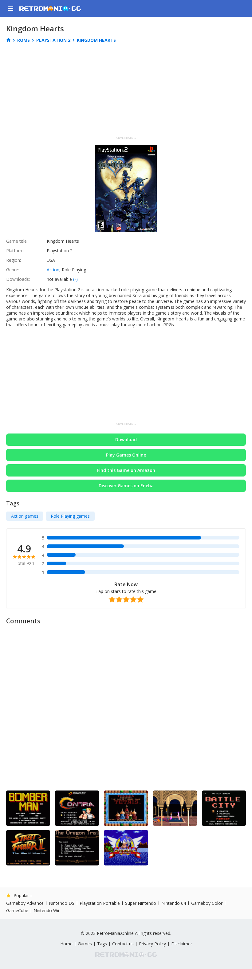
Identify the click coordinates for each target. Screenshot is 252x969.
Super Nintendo (140, 903)
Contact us (123, 944)
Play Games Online (126, 455)
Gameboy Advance (25, 903)
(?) (75, 279)
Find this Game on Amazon (126, 470)
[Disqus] (126, 705)
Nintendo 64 (173, 903)
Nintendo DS (61, 903)
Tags (102, 944)
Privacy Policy (152, 944)
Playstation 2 (53, 40)
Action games (24, 516)
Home (66, 944)
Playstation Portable (100, 903)
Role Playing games (70, 516)
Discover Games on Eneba (126, 485)
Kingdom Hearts (96, 40)
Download (126, 439)
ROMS (23, 40)
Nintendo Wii (46, 910)
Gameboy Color (206, 903)
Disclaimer (181, 944)
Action (53, 270)
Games (85, 944)
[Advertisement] (126, 92)
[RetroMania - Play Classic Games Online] (50, 8)
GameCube (17, 910)
